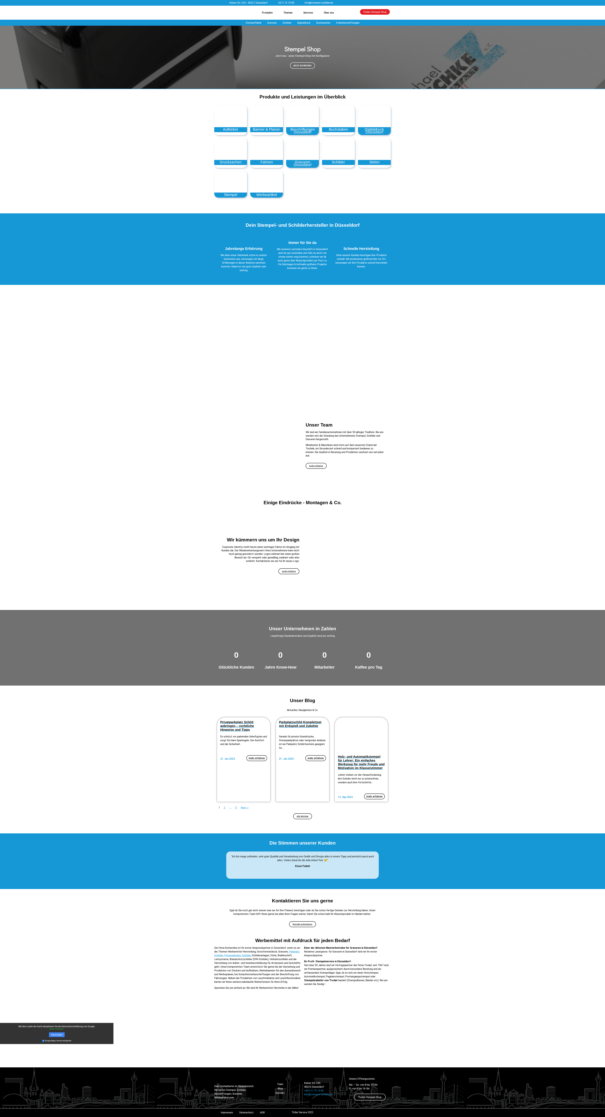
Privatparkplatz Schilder (237, 955)
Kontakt (280, 1092)
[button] (3, 57)
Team (280, 1084)
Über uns (329, 12)
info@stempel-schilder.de (318, 1094)
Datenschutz (246, 1112)
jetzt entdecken (302, 65)
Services (308, 12)
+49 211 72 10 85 (314, 1090)
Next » (245, 807)
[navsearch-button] (405, 12)
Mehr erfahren (57, 1029)
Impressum (227, 1112)
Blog (280, 1088)
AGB (262, 1112)
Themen (288, 12)
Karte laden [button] (56, 1034)
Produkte (267, 12)
